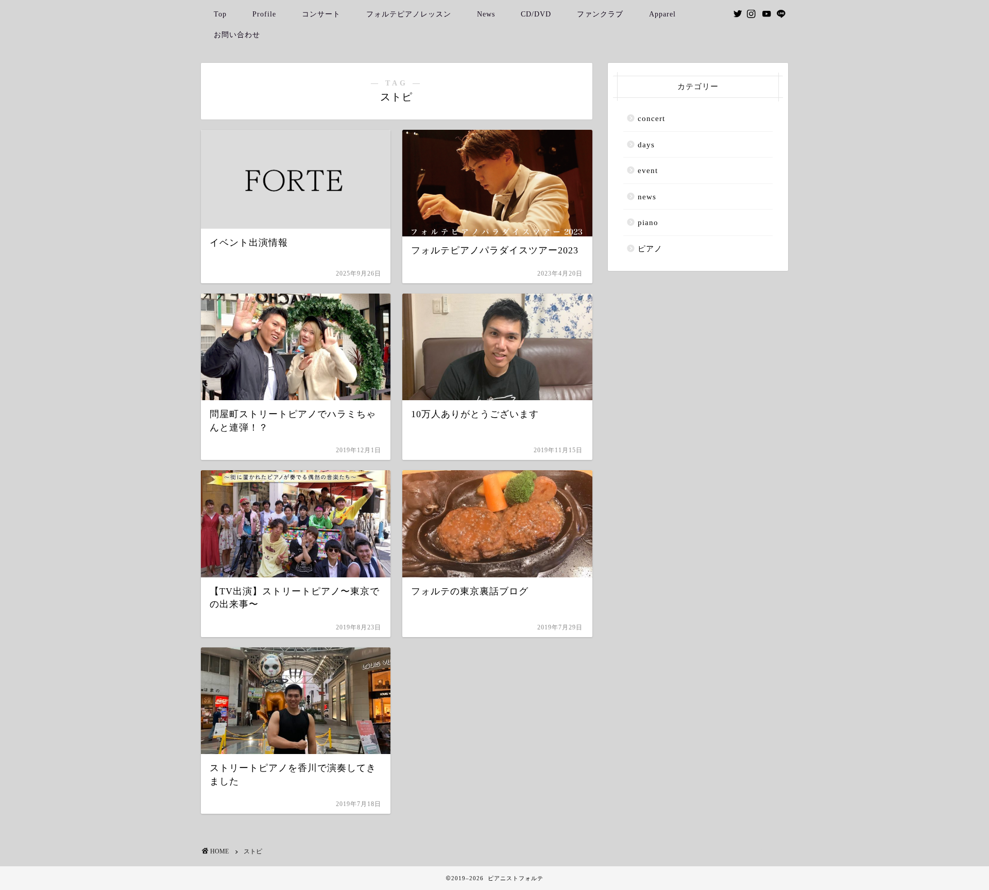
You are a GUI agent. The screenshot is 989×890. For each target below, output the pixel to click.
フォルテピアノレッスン (408, 14)
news (647, 196)
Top (220, 14)
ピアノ (650, 248)
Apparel (662, 14)
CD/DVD (536, 14)
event (648, 170)
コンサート (321, 14)
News (486, 14)
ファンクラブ (600, 14)
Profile (264, 14)
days (646, 144)
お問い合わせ (237, 35)
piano (648, 222)
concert (651, 118)
